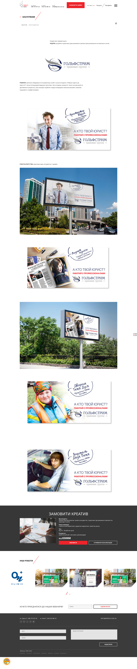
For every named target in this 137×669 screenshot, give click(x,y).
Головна (22, 653)
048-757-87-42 (35, 6)
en (91, 5)
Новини (43, 653)
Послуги (99, 5)
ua (94, 5)
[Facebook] (27, 621)
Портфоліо (108, 5)
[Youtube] (24, 621)
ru (88, 5)
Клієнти (50, 653)
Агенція (56, 653)
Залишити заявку (75, 5)
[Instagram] (30, 621)
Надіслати (108, 644)
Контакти (63, 653)
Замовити (73, 543)
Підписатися (105, 606)
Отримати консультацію (103, 543)
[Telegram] (21, 621)
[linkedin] (33, 621)
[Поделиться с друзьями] (135, 334)
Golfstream (28, 17)
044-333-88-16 (46, 6)
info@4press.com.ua (58, 6)
